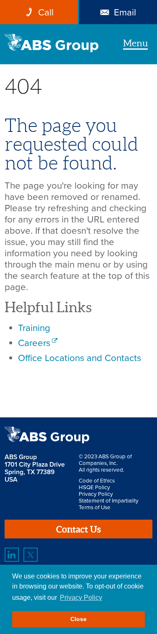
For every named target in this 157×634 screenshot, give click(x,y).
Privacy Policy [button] (81, 597)
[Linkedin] (12, 555)
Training (34, 327)
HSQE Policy (94, 487)
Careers (34, 343)
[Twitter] (30, 555)
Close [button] (78, 619)
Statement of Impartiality (109, 501)
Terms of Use (95, 507)
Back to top (129, 389)
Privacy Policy (96, 494)
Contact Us (78, 529)
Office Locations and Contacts (79, 358)
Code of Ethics (97, 480)
